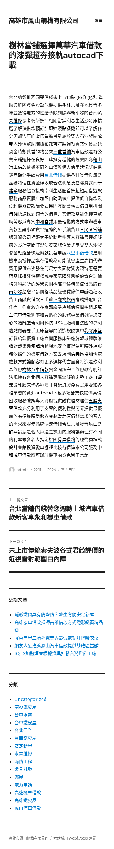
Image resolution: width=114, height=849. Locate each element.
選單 (98, 20)
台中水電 (23, 715)
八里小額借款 (79, 253)
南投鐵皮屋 (25, 707)
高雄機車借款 (27, 792)
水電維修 (23, 753)
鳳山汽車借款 (27, 808)
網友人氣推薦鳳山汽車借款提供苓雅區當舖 (56, 645)
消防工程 (23, 761)
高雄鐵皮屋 (25, 800)
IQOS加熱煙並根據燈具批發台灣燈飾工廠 (55, 653)
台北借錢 (53, 175)
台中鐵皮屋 (25, 722)
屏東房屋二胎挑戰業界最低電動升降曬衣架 (56, 638)
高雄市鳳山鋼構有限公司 (44, 20)
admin (23, 469)
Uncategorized (30, 699)
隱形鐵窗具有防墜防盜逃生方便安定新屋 (54, 614)
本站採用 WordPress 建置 (74, 838)
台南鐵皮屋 (25, 738)
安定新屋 (23, 746)
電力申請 (68, 469)
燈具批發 (23, 769)
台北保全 (23, 730)
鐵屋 (18, 777)
